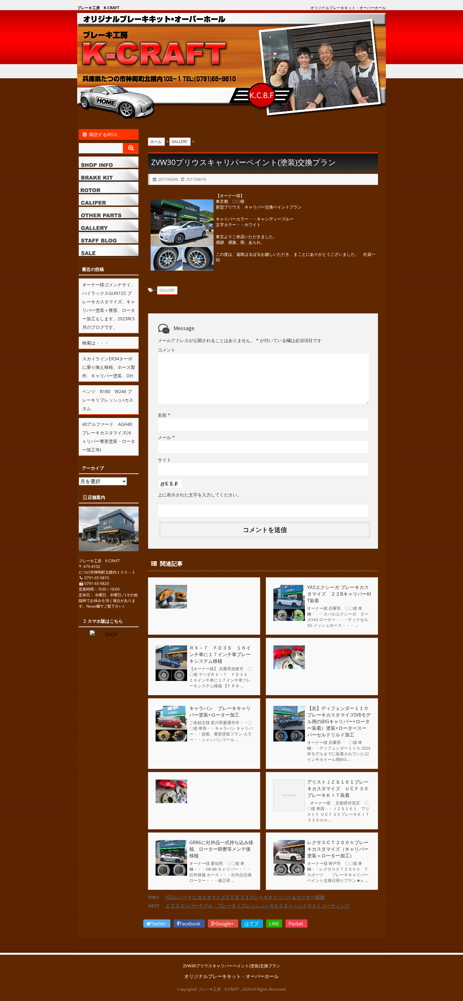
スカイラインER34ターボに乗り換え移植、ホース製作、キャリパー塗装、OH (108, 367)
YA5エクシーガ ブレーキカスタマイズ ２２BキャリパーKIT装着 (339, 593)
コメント (166, 350)
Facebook (191, 923)
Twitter (159, 923)
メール (166, 437)
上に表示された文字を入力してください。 (200, 495)
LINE (274, 923)
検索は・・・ (95, 343)
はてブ (252, 923)
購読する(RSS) (103, 134)
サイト (164, 460)
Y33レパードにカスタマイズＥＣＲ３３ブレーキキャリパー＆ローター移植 (245, 897)
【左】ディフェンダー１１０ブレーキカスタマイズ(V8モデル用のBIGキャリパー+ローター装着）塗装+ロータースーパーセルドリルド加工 (339, 721)
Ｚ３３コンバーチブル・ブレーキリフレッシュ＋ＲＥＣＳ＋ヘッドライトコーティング (257, 905)
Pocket (296, 923)
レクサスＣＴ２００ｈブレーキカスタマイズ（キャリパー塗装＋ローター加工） (338, 849)
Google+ (225, 923)
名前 (164, 415)
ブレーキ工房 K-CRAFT (98, 7)
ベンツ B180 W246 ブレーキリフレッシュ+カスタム (107, 399)
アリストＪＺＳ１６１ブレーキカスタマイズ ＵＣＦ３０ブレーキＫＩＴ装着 (338, 788)
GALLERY (167, 290)
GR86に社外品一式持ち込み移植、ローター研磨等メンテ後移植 (221, 849)
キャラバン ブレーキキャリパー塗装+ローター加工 (220, 711)
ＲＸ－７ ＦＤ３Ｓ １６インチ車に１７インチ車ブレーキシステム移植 (220, 654)
